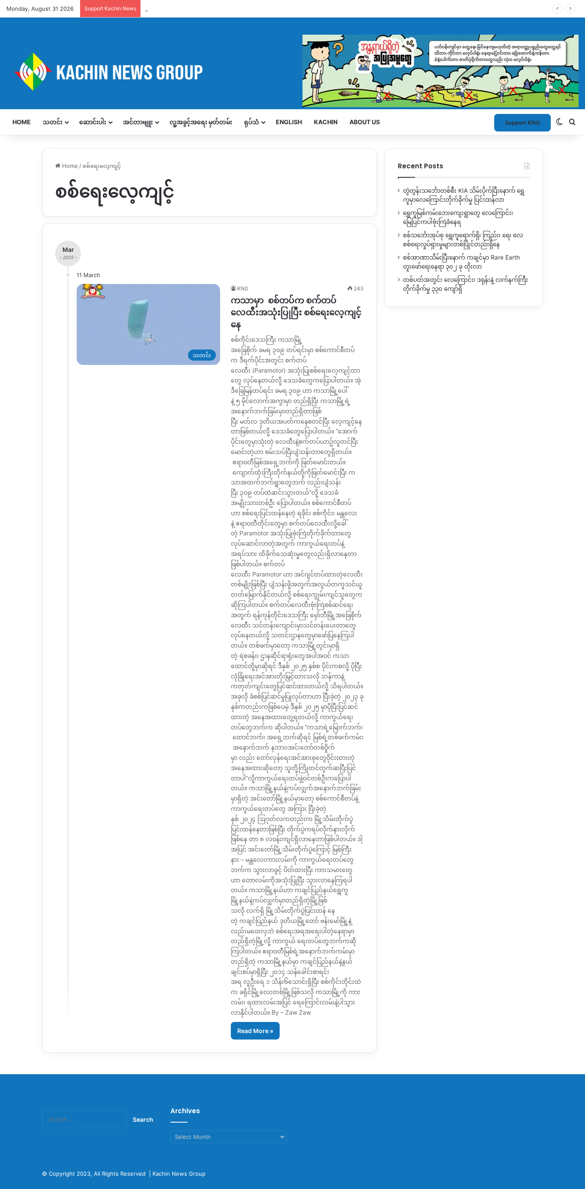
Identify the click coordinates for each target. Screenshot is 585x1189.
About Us (364, 121)
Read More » (255, 1030)
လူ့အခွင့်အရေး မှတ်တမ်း (201, 121)
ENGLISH (289, 121)
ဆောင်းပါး (92, 121)
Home (21, 121)
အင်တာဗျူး (138, 121)
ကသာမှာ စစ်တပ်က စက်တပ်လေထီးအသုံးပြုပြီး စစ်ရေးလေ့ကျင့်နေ (296, 312)
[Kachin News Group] (292, 71)
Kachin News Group (179, 1173)
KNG (242, 288)
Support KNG (162, 8)
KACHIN (325, 121)
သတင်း (53, 121)
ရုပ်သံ (251, 121)
